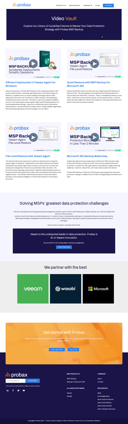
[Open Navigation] (43, 4)
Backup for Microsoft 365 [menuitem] (76, 382)
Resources (74, 5)
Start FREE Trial (64, 247)
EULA (82, 421)
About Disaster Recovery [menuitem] (106, 409)
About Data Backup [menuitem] (105, 402)
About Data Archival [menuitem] (105, 406)
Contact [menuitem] (100, 382)
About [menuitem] (100, 379)
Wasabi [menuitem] (69, 396)
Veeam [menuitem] (69, 393)
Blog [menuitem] (99, 393)
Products (60, 5)
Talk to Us (73, 349)
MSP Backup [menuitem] (71, 379)
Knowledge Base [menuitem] (104, 396)
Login (97, 5)
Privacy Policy (51, 421)
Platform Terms (73, 421)
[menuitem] (76, 374)
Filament (97, 421)
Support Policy (62, 421)
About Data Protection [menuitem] (106, 399)
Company (87, 5)
